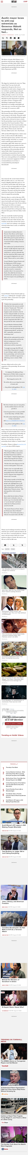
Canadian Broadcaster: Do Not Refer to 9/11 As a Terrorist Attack (13, 929)
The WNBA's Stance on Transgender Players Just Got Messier (13, 1062)
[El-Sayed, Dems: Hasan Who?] (14, 998)
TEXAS (12, 549)
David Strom (5, 985)
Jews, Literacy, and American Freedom (13, 902)
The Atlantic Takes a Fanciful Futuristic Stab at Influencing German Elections (16, 795)
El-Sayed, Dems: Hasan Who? (13, 1007)
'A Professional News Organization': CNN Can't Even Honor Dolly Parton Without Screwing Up (13, 1089)
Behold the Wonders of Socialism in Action (10, 981)
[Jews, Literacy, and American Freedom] (14, 892)
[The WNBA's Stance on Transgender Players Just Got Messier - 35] (14, 1051)
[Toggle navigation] (2, 1)
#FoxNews (22, 420)
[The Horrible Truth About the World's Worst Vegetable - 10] (14, 1134)
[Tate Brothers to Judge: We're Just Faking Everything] (14, 842)
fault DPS (4, 223)
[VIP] (25, 1)
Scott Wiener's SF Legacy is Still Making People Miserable (14, 826)
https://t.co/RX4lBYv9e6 (12, 420)
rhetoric (6, 295)
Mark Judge (5, 907)
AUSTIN (7, 549)
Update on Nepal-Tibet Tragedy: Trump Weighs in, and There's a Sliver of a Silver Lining (13, 1117)
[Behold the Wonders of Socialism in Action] (14, 970)
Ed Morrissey (5, 1011)
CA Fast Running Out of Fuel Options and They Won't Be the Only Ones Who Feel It (16, 784)
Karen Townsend (7, 35)
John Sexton (5, 830)
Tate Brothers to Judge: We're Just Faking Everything (13, 852)
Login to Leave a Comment (14, 723)
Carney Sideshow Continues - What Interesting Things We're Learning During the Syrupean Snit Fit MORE (15, 773)
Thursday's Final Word (12, 767)
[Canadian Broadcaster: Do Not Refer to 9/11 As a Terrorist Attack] (14, 918)
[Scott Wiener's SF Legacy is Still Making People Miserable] (14, 816)
